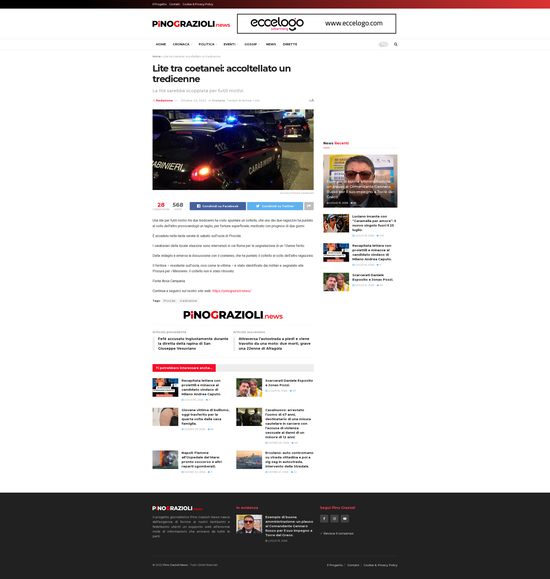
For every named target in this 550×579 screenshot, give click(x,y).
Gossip (250, 44)
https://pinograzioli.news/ (231, 291)
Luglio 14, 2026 (277, 390)
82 (354, 202)
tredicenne (188, 300)
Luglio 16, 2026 (193, 399)
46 (296, 442)
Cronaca (181, 44)
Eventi (229, 44)
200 (381, 235)
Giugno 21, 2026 (277, 471)
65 (211, 429)
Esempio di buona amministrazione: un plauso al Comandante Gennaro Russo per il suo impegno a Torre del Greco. (289, 526)
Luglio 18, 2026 (364, 235)
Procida (169, 300)
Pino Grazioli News (175, 565)
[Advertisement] (360, 96)
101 (294, 390)
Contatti (174, 4)
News (271, 44)
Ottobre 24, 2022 (193, 100)
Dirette (290, 44)
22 (295, 471)
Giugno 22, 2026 (194, 471)
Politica (206, 44)
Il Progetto (160, 4)
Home (161, 44)
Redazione (164, 100)
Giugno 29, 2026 (194, 429)
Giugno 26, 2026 (278, 442)
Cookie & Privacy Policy (198, 4)
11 (209, 399)
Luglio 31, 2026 (338, 202)
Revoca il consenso (339, 533)
